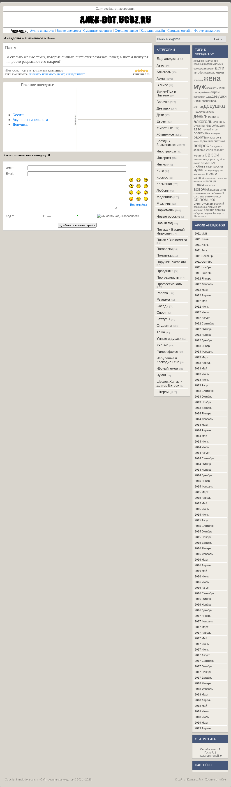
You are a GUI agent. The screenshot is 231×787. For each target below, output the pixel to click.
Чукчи (161, 375)
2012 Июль (202, 312)
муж (200, 86)
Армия (161, 78)
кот (219, 207)
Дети (160, 115)
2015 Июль (202, 514)
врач (214, 101)
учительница (213, 196)
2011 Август (202, 250)
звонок (206, 101)
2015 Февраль (204, 486)
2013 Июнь (202, 374)
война (215, 125)
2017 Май (201, 638)
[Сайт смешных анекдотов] (115, 26)
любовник (216, 193)
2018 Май (201, 705)
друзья (219, 170)
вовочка (202, 189)
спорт (209, 166)
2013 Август (202, 385)
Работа (162, 293)
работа (200, 137)
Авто (160, 65)
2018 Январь (203, 683)
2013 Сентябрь (204, 391)
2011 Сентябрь (204, 256)
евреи (212, 155)
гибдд (197, 213)
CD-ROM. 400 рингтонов (204, 201)
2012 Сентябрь (204, 323)
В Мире (162, 85)
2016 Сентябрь (204, 593)
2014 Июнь (202, 441)
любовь (200, 166)
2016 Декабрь (203, 610)
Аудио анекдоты (42, 30)
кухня (197, 163)
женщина (199, 60)
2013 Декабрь (203, 407)
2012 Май (201, 301)
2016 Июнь (202, 576)
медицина (206, 213)
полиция (211, 181)
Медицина (165, 197)
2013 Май (201, 368)
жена (212, 78)
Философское (167, 351)
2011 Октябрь (203, 261)
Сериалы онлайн (179, 30)
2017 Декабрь (203, 677)
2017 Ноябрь (203, 672)
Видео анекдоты (69, 30)
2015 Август (202, 520)
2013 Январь (203, 346)
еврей (214, 92)
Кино (160, 171)
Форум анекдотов (207, 30)
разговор (222, 178)
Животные (165, 128)
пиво (196, 141)
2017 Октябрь (203, 666)
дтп (211, 203)
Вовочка (163, 102)
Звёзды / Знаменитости (167, 143)
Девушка (20, 124)
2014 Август (202, 452)
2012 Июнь (202, 306)
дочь (219, 137)
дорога (211, 159)
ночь (215, 88)
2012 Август (202, 318)
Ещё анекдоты (168, 58)
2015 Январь (203, 481)
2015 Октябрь (203, 531)
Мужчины (164, 203)
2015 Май (201, 503)
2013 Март (201, 357)
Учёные (163, 345)
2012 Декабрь (203, 340)
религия (209, 210)
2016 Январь (203, 548)
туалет (209, 60)
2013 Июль (202, 379)
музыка (210, 137)
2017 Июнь (202, 644)
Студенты (164, 325)
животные (210, 185)
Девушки (163, 108)
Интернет (164, 158)
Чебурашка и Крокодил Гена (168, 360)
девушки (219, 96)
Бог (213, 163)
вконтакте (199, 181)
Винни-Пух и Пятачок (166, 93)
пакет (61, 74)
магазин (220, 189)
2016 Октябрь (203, 599)
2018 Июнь (202, 711)
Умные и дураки (169, 338)
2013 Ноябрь (203, 402)
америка (198, 210)
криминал (199, 193)
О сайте (180, 779)
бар (196, 207)
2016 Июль (202, 582)
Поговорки (165, 249)
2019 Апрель (203, 728)
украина (199, 155)
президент (214, 133)
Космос (162, 177)
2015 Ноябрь (203, 537)
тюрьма (212, 207)
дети (219, 67)
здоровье (200, 150)
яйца (208, 125)
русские (203, 207)
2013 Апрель (203, 362)
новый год (210, 178)
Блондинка (216, 146)
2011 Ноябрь (203, 267)
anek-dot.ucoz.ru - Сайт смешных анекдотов (46, 779)
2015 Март (201, 492)
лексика (220, 210)
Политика (164, 255)
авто (197, 129)
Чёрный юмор (167, 368)
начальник (200, 174)
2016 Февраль (204, 554)
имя (212, 189)
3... (224, 193)
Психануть (49, 74)
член (222, 87)
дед (202, 196)
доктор (198, 106)
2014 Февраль (204, 419)
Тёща (161, 332)
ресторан (209, 170)
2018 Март (201, 694)
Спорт (161, 312)
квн (216, 60)
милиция (209, 68)
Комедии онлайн (153, 30)
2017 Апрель (203, 632)
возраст (219, 150)
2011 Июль (201, 244)
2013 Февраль (204, 351)
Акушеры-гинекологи (30, 119)
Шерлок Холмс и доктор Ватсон (169, 383)
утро (214, 129)
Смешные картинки (97, 30)
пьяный (207, 129)
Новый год (165, 223)
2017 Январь (203, 615)
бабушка (198, 68)
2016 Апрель (203, 565)
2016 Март (201, 559)
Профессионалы (169, 284)
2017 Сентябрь (204, 660)
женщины (219, 122)
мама (220, 72)
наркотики (199, 96)
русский (219, 203)
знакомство (200, 159)
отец (197, 101)
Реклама (163, 299)
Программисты (168, 277)
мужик (198, 170)
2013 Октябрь (203, 396)
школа (199, 185)
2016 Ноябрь (203, 604)
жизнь (210, 111)
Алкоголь (164, 72)
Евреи (161, 121)
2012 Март (201, 289)
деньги (201, 116)
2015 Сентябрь (204, 526)
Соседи (162, 306)
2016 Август (202, 587)
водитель (209, 72)
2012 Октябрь (203, 329)
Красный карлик (203, 64)
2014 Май (201, 436)
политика (201, 133)
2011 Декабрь (203, 273)
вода (209, 88)
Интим (161, 164)
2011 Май (201, 233)
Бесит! (18, 114)
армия (205, 163)
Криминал (164, 184)
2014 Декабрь (203, 475)
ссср (196, 196)
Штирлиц (164, 392)
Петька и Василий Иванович (171, 231)
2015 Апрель (203, 497)
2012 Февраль (204, 284)
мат (222, 141)
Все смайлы (138, 204)
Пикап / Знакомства (172, 240)
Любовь (163, 190)
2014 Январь (203, 413)
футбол (220, 159)
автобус (199, 72)
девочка (198, 80)
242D (209, 150)
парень (200, 111)
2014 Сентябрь (204, 458)
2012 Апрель (203, 295)
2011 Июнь (201, 239)
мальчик (218, 63)
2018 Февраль (204, 689)
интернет (214, 141)
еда (208, 96)
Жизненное (165, 134)
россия (218, 166)
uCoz (222, 779)
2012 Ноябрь (203, 334)
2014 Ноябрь (203, 469)
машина (199, 178)
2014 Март (201, 424)
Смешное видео (126, 30)
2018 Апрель (203, 700)
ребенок (205, 92)
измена (213, 116)
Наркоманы (165, 210)
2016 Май (201, 570)
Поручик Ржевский (171, 262)
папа (197, 92)
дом (222, 125)
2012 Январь (203, 278)
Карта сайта (195, 779)
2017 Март (201, 627)
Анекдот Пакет (75, 74)
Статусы (163, 319)
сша (207, 193)
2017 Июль (202, 649)
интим (211, 174)
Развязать (35, 74)
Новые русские (168, 216)
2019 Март (201, 722)
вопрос (201, 145)
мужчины (199, 125)
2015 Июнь (202, 509)
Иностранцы (166, 151)
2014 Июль (202, 447)
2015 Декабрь (203, 542)
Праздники (165, 271)
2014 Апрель (203, 430)
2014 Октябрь (203, 464)
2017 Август (202, 655)
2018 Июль (202, 717)
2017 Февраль (204, 621)
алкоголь (203, 121)
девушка (214, 106)
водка (203, 141)
